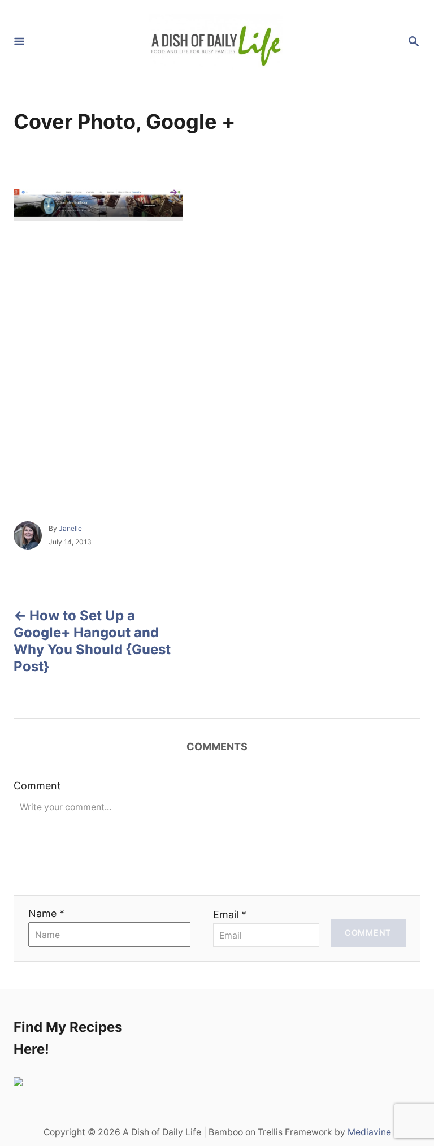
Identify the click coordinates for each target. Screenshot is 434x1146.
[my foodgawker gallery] (18, 1082)
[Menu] (19, 42)
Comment (37, 786)
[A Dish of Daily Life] (215, 42)
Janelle (70, 528)
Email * (229, 914)
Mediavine (369, 1132)
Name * (46, 913)
